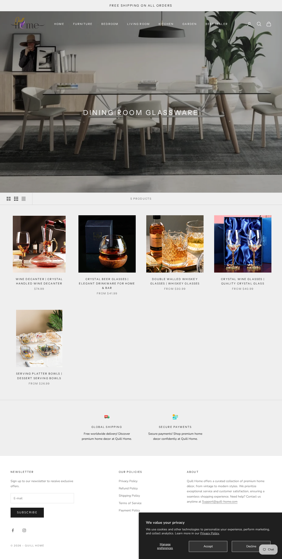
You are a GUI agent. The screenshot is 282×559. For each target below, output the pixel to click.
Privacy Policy (128, 481)
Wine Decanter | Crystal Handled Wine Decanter (39, 281)
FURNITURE (83, 24)
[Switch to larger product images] (9, 199)
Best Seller (217, 24)
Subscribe (27, 512)
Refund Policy (128, 488)
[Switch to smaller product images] (16, 199)
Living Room (138, 24)
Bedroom (109, 24)
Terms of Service (130, 503)
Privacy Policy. (209, 533)
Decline (251, 546)
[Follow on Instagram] (24, 530)
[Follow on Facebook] (13, 530)
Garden (189, 24)
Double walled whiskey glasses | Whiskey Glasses (175, 281)
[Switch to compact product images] (24, 199)
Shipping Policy (129, 496)
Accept (208, 546)
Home (59, 24)
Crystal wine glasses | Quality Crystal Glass (243, 281)
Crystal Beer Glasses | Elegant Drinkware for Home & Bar (107, 283)
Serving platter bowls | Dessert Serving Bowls (39, 376)
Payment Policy (129, 510)
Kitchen (166, 24)
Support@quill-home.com (219, 502)
